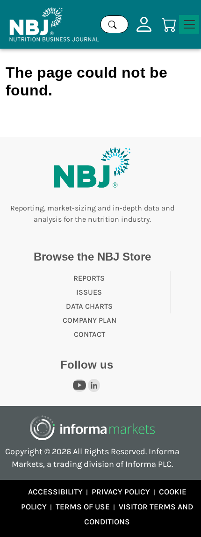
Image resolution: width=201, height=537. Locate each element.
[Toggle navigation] (189, 24)
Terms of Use (83, 506)
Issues (89, 292)
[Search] (112, 24)
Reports (89, 278)
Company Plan (89, 320)
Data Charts (89, 306)
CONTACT (89, 334)
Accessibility (55, 491)
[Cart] (169, 23)
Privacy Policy (121, 491)
